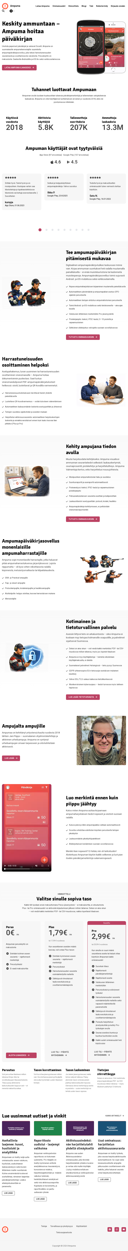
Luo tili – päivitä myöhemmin (60, 1054)
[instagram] (116, 1229)
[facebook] (110, 1229)
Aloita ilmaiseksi (18, 1055)
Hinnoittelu (73, 6)
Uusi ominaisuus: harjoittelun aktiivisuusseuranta (111, 1144)
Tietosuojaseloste (64, 1232)
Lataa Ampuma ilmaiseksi (18, 67)
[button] (40, 229)
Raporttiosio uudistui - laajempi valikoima (47, 1144)
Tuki (91, 6)
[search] (4, 11)
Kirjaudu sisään (118, 6)
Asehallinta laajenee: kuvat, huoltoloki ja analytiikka (13, 1146)
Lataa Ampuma (43, 6)
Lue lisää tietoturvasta (81, 697)
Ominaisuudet (58, 6)
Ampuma (14, 6)
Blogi (84, 6)
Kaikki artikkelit (113, 1115)
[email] (124, 1229)
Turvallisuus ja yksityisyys (61, 1226)
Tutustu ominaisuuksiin (81, 337)
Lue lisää (10, 758)
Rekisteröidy (102, 6)
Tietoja (44, 1226)
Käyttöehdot (81, 1226)
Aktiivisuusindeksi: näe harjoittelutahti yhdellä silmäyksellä (80, 1144)
